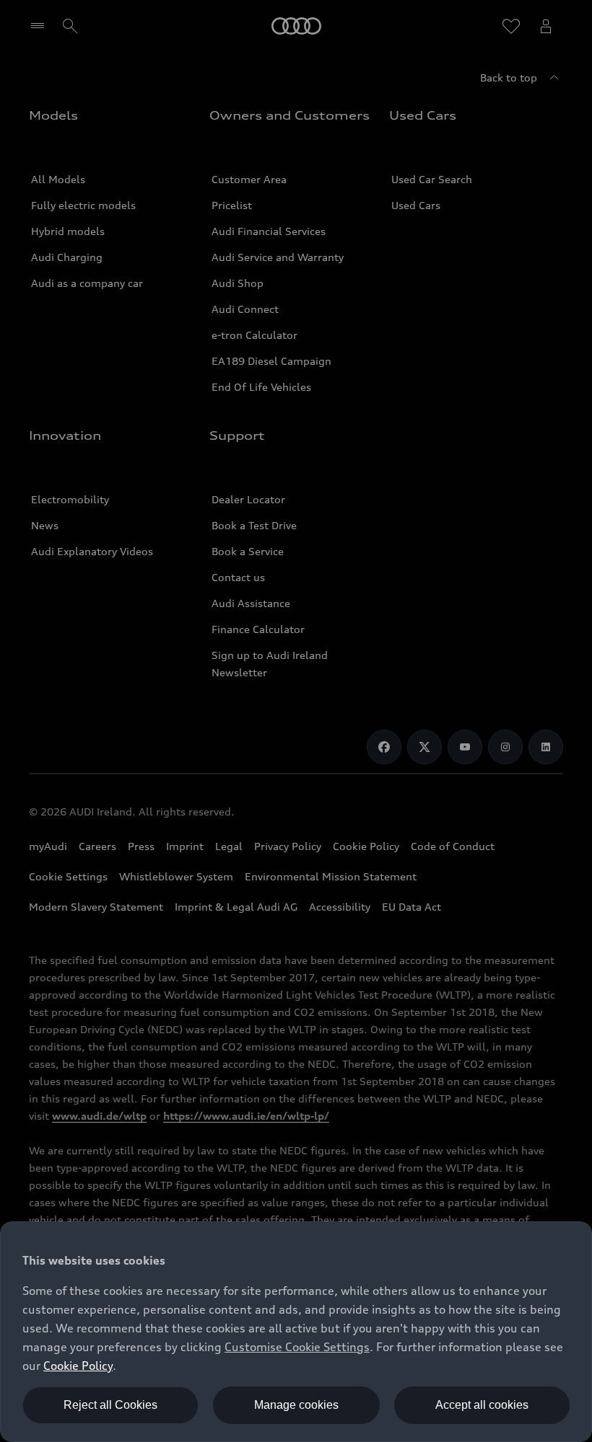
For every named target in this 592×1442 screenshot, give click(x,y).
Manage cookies (296, 1405)
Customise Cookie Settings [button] (297, 1347)
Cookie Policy (78, 1365)
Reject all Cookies (110, 1405)
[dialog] (296, 1331)
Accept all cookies (481, 1405)
